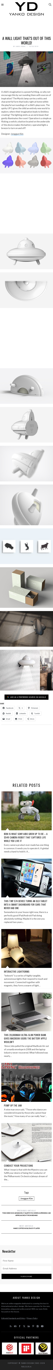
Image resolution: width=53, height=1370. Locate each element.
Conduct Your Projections (18, 1165)
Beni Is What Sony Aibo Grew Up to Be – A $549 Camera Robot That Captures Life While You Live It (26, 837)
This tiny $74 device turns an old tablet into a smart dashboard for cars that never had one (25, 904)
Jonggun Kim (17, 133)
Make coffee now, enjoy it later (26, 1226)
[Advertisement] (26, 27)
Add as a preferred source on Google (28, 697)
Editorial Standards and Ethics (13, 1318)
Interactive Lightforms (16, 971)
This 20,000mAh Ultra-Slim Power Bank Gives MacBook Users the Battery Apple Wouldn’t (25, 1038)
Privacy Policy (32, 1318)
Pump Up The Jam (13, 1105)
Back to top (25, 1366)
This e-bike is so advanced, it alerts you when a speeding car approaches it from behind (26, 1212)
